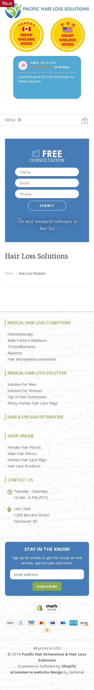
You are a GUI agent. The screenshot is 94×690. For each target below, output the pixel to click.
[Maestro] (52, 622)
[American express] (73, 622)
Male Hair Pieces (22, 453)
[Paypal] (10, 622)
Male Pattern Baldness (27, 340)
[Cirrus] (63, 622)
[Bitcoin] (47, 629)
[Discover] (84, 622)
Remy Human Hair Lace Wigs (33, 402)
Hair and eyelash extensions (32, 358)
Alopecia (15, 352)
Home (9, 273)
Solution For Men (22, 384)
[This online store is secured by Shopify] (47, 607)
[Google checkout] (21, 622)
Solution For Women (25, 390)
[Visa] (31, 622)
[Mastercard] (42, 622)
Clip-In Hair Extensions (27, 396)
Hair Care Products (24, 465)
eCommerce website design (36, 672)
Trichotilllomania (21, 346)
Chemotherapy (20, 334)
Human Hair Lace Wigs (27, 459)
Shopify (69, 666)
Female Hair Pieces (24, 447)
